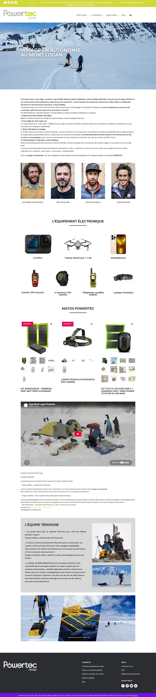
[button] (51, 324)
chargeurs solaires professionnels (41, 507)
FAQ (123, 15)
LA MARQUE (96, 15)
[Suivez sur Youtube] (12, 2)
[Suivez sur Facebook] (5, 2)
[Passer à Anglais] (130, 15)
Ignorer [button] (135, 695)
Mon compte (126, 3)
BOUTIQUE (81, 15)
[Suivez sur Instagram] (8, 2)
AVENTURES (111, 15)
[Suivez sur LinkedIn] (16, 2)
